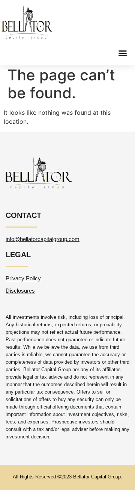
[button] (122, 53)
